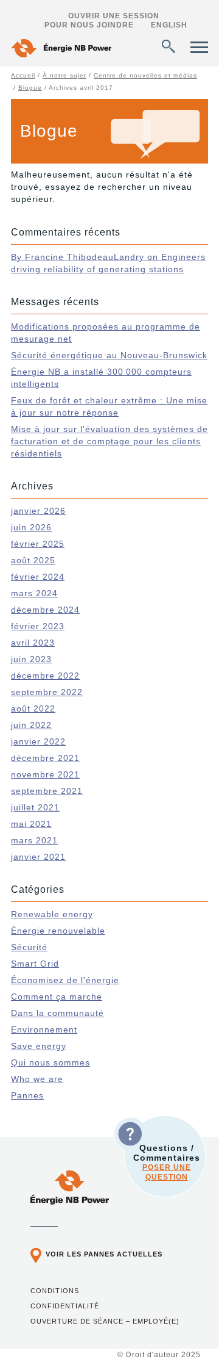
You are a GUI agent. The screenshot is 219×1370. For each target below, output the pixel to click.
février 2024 (37, 577)
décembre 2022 (45, 675)
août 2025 (33, 560)
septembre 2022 (47, 692)
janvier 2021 (38, 857)
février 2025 (37, 544)
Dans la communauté (57, 1013)
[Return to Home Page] (61, 49)
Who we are (37, 1079)
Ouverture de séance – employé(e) (104, 1321)
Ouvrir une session (113, 16)
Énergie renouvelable (58, 931)
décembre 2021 (45, 758)
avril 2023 (33, 642)
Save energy (38, 1046)
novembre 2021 (45, 774)
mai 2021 (31, 824)
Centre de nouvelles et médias (145, 75)
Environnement (44, 1029)
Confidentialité (64, 1306)
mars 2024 (34, 593)
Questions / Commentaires (166, 1162)
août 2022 (33, 708)
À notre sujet (64, 75)
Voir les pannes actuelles (104, 1254)
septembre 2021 (47, 791)
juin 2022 (31, 725)
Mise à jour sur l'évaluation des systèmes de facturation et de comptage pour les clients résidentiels (109, 441)
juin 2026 (31, 527)
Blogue (30, 87)
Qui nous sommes (50, 1062)
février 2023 (37, 626)
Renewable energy (52, 914)
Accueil (23, 75)
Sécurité (29, 947)
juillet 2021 (35, 807)
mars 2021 (34, 840)
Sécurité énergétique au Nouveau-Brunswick (109, 355)
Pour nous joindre (89, 25)
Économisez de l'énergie (65, 980)
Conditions (54, 1290)
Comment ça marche (56, 996)
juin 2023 (31, 659)
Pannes (27, 1095)
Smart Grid (35, 963)
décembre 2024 (45, 610)
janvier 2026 (38, 511)
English (169, 25)
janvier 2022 (38, 741)
